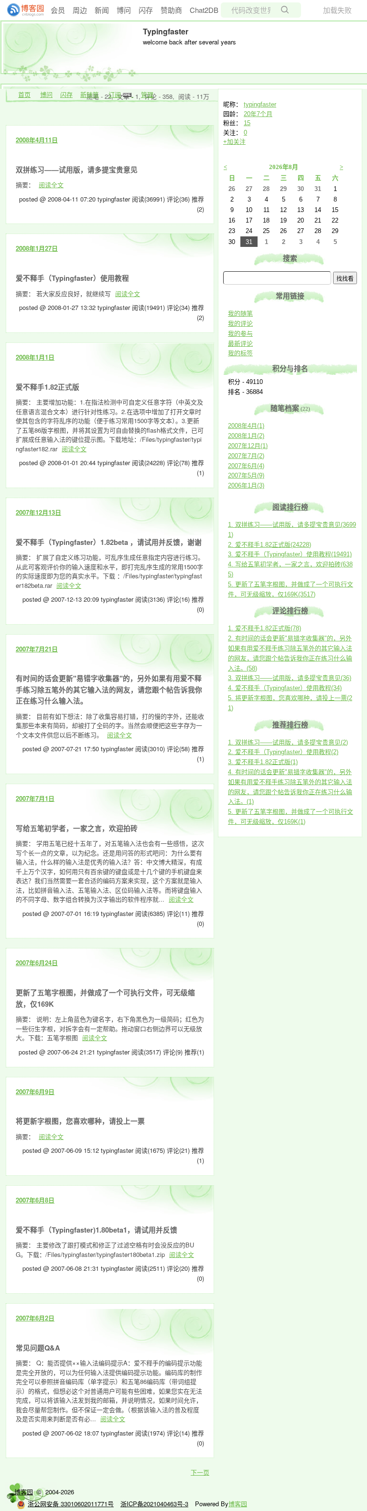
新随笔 (89, 94)
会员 (58, 10)
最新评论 (240, 343)
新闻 (102, 10)
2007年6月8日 (35, 1199)
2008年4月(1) (246, 425)
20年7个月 (258, 113)
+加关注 (234, 141)
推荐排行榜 (290, 725)
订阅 (114, 94)
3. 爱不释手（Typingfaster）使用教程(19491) (290, 554)
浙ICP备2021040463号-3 (154, 1503)
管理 (147, 94)
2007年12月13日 (38, 512)
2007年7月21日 (37, 648)
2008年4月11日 (37, 139)
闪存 (146, 10)
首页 (24, 94)
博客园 (23, 1491)
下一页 (200, 1472)
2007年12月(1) (248, 445)
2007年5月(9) (246, 475)
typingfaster (260, 104)
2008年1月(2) (246, 435)
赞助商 (171, 10)
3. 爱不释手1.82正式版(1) (263, 762)
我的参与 (240, 333)
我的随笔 (240, 313)
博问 (124, 10)
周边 (80, 10)
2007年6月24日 (37, 962)
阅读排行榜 (290, 507)
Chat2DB (204, 10)
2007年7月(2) (246, 455)
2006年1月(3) (246, 485)
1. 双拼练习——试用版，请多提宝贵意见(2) (288, 742)
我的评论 (240, 323)
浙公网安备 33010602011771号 (71, 1503)
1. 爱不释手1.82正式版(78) (264, 628)
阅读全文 (51, 184)
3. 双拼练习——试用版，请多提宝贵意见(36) (289, 677)
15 (247, 123)
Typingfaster (165, 31)
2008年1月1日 (35, 357)
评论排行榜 (290, 611)
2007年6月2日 (35, 1317)
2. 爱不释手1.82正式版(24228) (269, 544)
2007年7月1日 (35, 798)
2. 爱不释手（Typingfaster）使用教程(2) (283, 752)
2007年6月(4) (246, 465)
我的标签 (240, 353)
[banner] (21, 10)
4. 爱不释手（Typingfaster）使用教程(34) (285, 688)
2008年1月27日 (37, 248)
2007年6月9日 (35, 1091)
